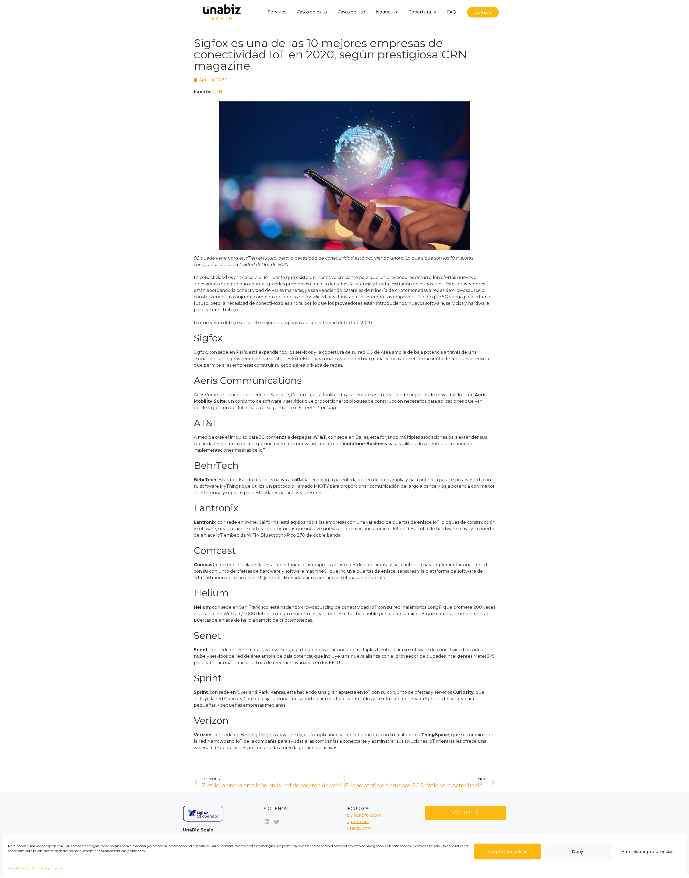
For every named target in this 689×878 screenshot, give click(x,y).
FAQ (451, 12)
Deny (577, 851)
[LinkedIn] (267, 822)
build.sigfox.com (364, 815)
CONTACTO (465, 812)
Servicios (277, 12)
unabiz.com (359, 828)
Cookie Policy (18, 868)
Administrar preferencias (647, 851)
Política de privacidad (47, 868)
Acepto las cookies (507, 851)
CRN (217, 91)
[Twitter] (276, 822)
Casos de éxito (312, 12)
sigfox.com (358, 821)
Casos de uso (351, 12)
